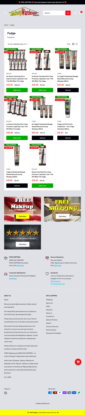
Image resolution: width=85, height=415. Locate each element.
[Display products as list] (77, 44)
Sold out (68, 90)
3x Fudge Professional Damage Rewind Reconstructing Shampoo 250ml (67, 78)
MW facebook (55, 281)
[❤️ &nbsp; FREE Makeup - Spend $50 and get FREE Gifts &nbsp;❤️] (43, 412)
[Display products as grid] (73, 44)
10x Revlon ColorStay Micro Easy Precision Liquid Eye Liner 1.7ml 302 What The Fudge (16, 78)
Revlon (8, 73)
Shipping (49, 300)
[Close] (84, 412)
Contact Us (50, 316)
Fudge (59, 73)
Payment (49, 310)
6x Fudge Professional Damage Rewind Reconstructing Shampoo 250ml (42, 126)
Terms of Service (52, 326)
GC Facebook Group (58, 284)
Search (48, 323)
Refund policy (51, 330)
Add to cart (17, 90)
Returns (49, 313)
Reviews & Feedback (53, 333)
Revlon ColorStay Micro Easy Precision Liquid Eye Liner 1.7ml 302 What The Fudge (42, 174)
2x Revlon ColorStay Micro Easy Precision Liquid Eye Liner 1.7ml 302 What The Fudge (42, 78)
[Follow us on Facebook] (5, 392)
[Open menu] (5, 13)
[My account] (75, 13)
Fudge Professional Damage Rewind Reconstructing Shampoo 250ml (15, 174)
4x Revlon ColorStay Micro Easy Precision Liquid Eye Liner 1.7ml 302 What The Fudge (17, 126)
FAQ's (48, 306)
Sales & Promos (51, 320)
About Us (49, 303)
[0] (79, 13)
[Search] (68, 13)
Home (6, 25)
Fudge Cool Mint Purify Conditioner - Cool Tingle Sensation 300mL (65, 126)
